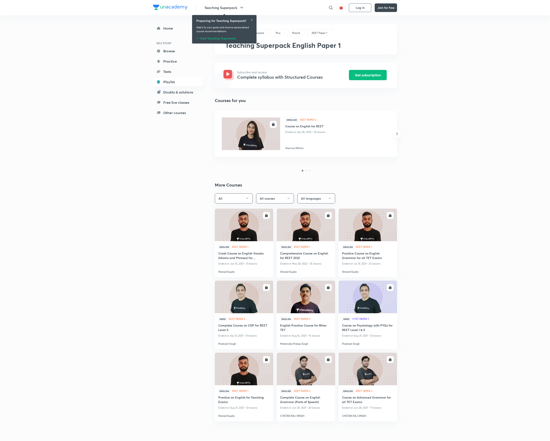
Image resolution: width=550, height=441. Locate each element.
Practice (170, 61)
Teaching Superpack (220, 7)
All (220, 198)
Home (168, 28)
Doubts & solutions (178, 92)
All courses (267, 198)
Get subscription (368, 75)
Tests (167, 71)
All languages (311, 198)
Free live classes (176, 102)
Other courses (174, 112)
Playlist (169, 82)
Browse (169, 51)
